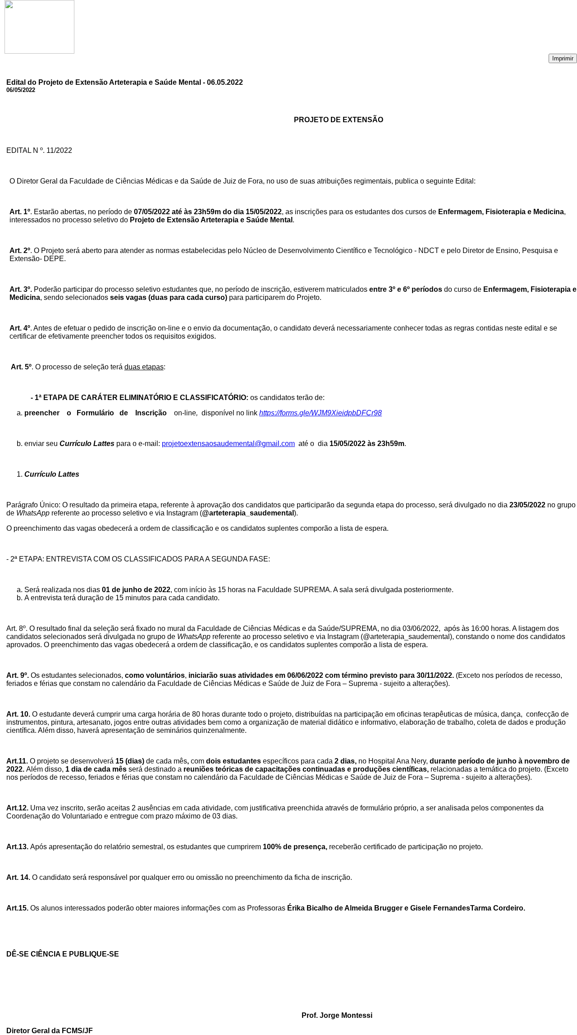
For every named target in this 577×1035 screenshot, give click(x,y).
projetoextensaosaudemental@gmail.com (228, 443)
